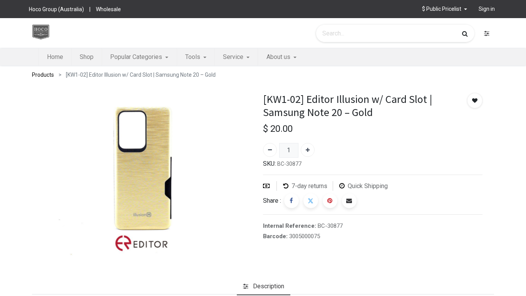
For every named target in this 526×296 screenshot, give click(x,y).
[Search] (465, 33)
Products (43, 75)
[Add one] (308, 150)
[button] (444, 9)
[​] (486, 33)
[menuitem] (54, 57)
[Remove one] (270, 150)
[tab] (263, 286)
